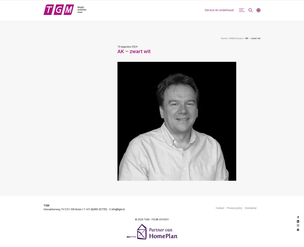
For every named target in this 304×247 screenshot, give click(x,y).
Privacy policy (234, 208)
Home (224, 38)
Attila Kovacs (236, 38)
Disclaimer (251, 208)
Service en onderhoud (219, 10)
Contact (220, 208)
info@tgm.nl (118, 209)
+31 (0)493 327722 (96, 209)
